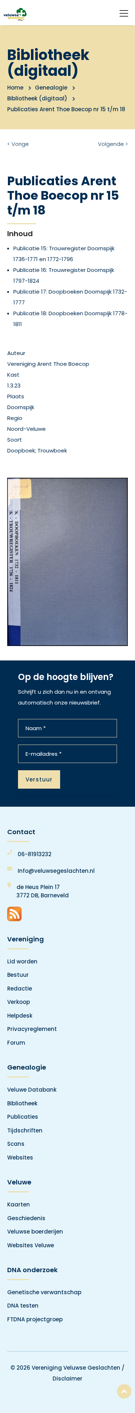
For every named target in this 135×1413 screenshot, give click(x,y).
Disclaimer (67, 1378)
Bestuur (18, 975)
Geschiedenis (26, 1218)
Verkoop (18, 1002)
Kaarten (18, 1204)
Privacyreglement (32, 1029)
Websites (20, 1157)
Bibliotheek (22, 1103)
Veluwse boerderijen (35, 1231)
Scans (15, 1144)
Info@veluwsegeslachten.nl (56, 871)
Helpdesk (19, 1015)
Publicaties (22, 1117)
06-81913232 (34, 854)
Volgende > (113, 144)
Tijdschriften (24, 1130)
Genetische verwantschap (44, 1292)
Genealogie (51, 87)
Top (124, 1391)
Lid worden (22, 961)
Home (15, 87)
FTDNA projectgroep (35, 1319)
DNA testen (23, 1305)
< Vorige (18, 144)
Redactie (19, 988)
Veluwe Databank (32, 1089)
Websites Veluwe (30, 1245)
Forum (16, 1042)
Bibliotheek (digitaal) (37, 98)
